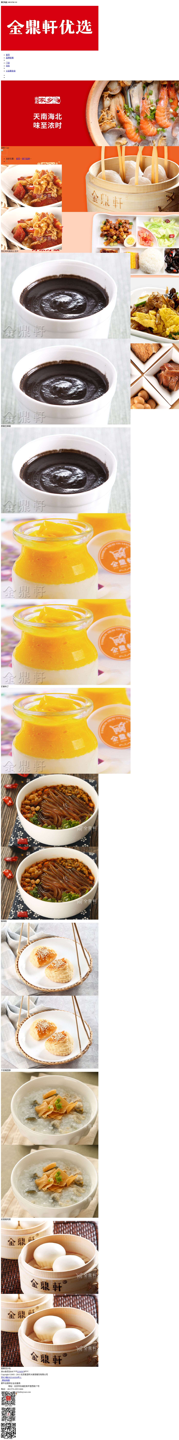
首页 (8, 55)
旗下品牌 (26, 159)
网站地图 (5, 1380)
